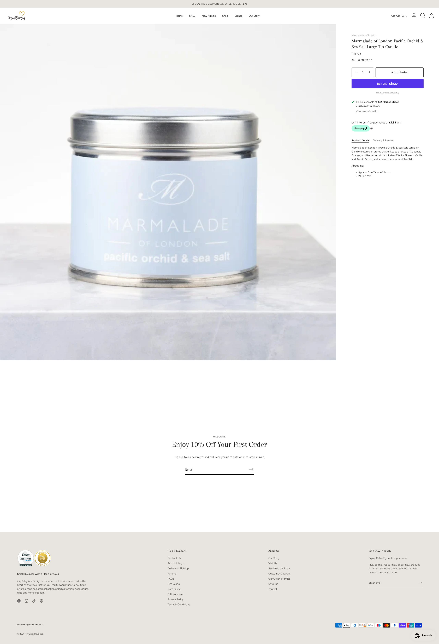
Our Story (254, 15)
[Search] (422, 16)
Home (179, 15)
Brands (238, 15)
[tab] (362, 141)
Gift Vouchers (175, 594)
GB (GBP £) (397, 15)
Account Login (176, 563)
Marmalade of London (364, 35)
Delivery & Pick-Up (178, 568)
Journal (272, 589)
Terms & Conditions (179, 604)
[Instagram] (26, 600)
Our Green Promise (279, 578)
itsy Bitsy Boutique (34, 633)
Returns (172, 573)
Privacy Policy (175, 599)
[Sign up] (420, 582)
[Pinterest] (41, 600)
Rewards (273, 583)
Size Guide (174, 583)
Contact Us (174, 558)
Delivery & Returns (383, 140)
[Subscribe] (251, 469)
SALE (192, 15)
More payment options (387, 92)
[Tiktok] (34, 600)
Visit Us (272, 563)
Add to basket (399, 72)
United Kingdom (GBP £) (29, 624)
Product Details (360, 140)
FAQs (171, 578)
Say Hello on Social (279, 568)
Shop (225, 15)
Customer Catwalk (279, 573)
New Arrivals (209, 15)
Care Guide (174, 589)
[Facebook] (19, 600)
